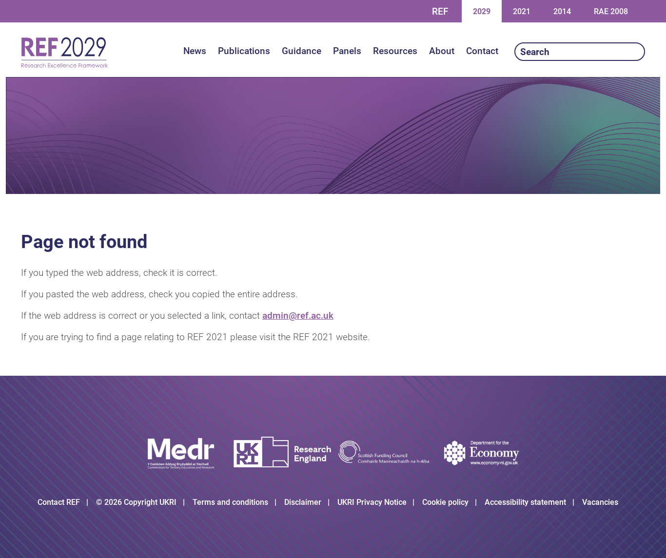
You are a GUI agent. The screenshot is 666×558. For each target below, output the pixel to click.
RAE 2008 (611, 11)
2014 (562, 11)
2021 (521, 11)
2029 (481, 11)
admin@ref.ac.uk (297, 315)
